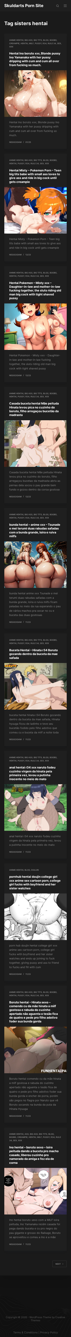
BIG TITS (38, 40)
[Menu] (65, 5)
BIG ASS (29, 40)
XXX (11, 46)
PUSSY (38, 43)
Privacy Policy (49, 1332)
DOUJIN (35, 870)
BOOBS (53, 40)
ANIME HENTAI (16, 40)
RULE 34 (52, 43)
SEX (59, 43)
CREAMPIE (14, 43)
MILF (31, 43)
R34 (45, 43)
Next (58, 1264)
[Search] (57, 6)
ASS (27, 1134)
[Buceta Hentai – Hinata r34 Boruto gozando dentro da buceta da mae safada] (35, 686)
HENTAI (24, 43)
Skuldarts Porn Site (23, 5)
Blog (46, 40)
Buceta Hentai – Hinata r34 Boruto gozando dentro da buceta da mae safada (33, 654)
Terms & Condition (24, 1332)
